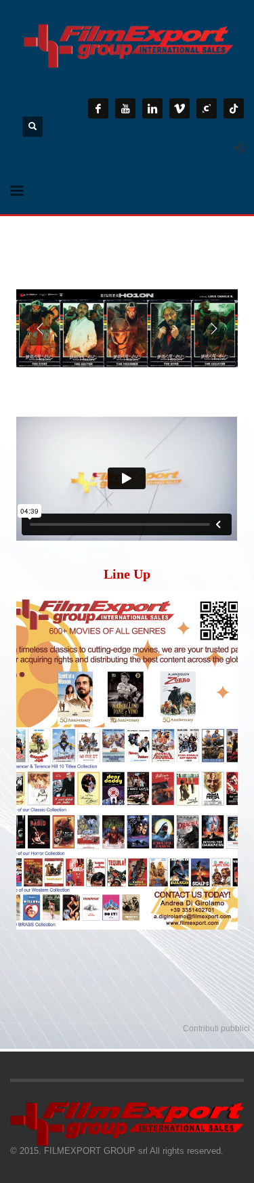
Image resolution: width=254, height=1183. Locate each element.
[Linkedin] (152, 108)
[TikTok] (234, 108)
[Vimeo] (179, 108)
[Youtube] (125, 108)
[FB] (98, 108)
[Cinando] (206, 108)
